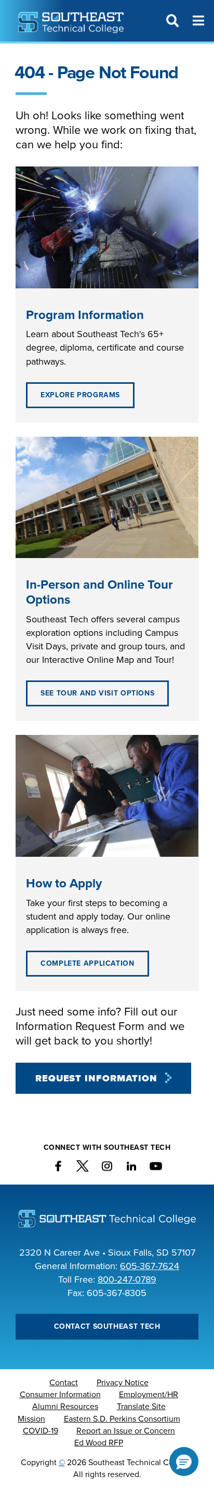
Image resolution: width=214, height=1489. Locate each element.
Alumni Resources (65, 1406)
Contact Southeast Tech (107, 1326)
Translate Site (141, 1406)
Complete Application (88, 963)
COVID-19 (40, 1431)
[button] (183, 1461)
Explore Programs (80, 395)
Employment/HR (148, 1394)
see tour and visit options (97, 693)
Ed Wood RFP (98, 1443)
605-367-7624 (149, 1266)
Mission (31, 1419)
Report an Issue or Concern (125, 1431)
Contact (63, 1382)
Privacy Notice (123, 1382)
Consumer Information (60, 1394)
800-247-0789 (127, 1279)
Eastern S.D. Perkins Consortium (122, 1419)
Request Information (96, 1078)
